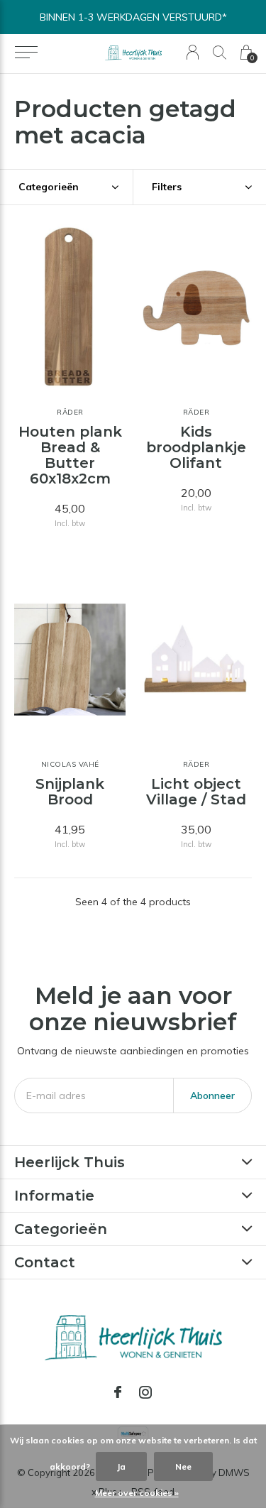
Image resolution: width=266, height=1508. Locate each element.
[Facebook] (117, 1392)
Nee (183, 1466)
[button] (26, 52)
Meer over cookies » (137, 1492)
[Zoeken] (219, 52)
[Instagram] (145, 1392)
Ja (121, 1466)
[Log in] (193, 52)
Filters (167, 186)
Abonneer (212, 1095)
